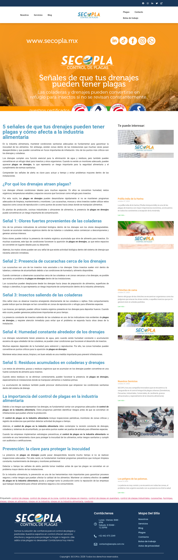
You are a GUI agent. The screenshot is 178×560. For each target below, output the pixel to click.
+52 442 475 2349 (107, 536)
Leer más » (121, 215)
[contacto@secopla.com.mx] (95, 544)
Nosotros (24, 15)
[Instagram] (148, 3)
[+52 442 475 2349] (95, 536)
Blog (50, 15)
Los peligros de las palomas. (133, 478)
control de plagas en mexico (73, 498)
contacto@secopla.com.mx (111, 544)
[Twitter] (157, 3)
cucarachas (156, 498)
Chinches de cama (127, 290)
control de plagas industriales (135, 498)
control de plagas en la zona (44, 498)
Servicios (38, 15)
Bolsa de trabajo (130, 18)
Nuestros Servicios (127, 381)
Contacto (139, 12)
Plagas (126, 12)
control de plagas (20, 498)
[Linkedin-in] (152, 3)
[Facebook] (143, 3)
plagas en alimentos (17, 501)
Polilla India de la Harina (130, 198)
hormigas (167, 498)
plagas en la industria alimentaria (67, 501)
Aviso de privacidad (148, 545)
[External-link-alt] (161, 3)
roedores (88, 501)
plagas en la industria (39, 501)
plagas (3, 501)
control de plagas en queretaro (104, 498)
